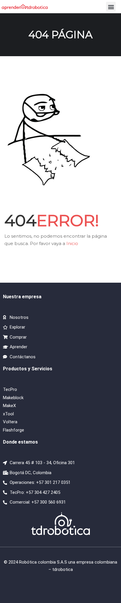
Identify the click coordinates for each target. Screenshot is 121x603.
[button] (111, 6)
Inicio (72, 243)
